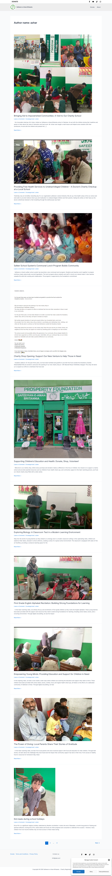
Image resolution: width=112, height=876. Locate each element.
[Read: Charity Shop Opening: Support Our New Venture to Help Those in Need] (41, 321)
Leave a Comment (19, 119)
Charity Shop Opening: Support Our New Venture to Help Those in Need (47, 356)
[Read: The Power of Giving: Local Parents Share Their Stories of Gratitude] (53, 719)
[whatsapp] (100, 1)
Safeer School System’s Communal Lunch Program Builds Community (46, 265)
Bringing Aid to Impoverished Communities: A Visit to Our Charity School (47, 116)
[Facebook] (89, 1)
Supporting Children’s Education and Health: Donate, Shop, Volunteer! (46, 461)
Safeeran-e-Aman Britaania (24, 7)
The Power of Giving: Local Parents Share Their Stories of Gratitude (45, 744)
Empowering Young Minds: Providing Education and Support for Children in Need (51, 674)
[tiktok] (97, 1)
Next (97, 843)
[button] (109, 860)
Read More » (17, 130)
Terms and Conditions (22, 854)
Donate (15, 2)
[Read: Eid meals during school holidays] (34, 792)
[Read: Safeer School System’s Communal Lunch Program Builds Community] (53, 237)
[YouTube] (85, 854)
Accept (79, 871)
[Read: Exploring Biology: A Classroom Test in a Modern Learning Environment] (53, 507)
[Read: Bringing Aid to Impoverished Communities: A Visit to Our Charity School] (53, 73)
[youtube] (93, 1)
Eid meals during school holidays (29, 819)
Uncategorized (30, 119)
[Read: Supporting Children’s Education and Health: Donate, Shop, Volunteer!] (53, 419)
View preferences (104, 871)
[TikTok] (89, 854)
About (98, 7)
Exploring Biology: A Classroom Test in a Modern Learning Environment (47, 532)
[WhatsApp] (93, 854)
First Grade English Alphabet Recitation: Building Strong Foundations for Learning (52, 603)
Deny (91, 871)
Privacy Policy (34, 854)
